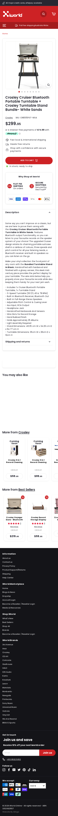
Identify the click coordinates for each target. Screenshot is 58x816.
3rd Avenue (7, 644)
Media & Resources (11, 607)
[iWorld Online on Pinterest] (24, 769)
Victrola (6, 711)
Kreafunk (6, 679)
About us (6, 558)
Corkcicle (6, 660)
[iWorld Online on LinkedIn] (34, 769)
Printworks (7, 699)
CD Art (5, 656)
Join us (47, 752)
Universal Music (9, 707)
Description (12, 212)
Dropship (6, 596)
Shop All (6, 626)
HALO (4, 668)
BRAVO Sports (8, 722)
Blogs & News (8, 592)
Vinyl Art (6, 715)
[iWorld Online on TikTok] (29, 769)
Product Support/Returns (13, 569)
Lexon (5, 683)
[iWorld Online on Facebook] (8, 769)
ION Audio (7, 672)
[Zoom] (48, 85)
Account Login (8, 600)
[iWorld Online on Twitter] (19, 769)
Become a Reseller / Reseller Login (18, 604)
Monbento (7, 691)
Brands (5, 630)
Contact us (7, 562)
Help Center (8, 577)
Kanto (5, 675)
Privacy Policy (8, 566)
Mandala (6, 687)
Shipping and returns (17, 341)
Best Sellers (26, 489)
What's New (7, 618)
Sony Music (7, 703)
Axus (4, 648)
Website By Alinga (10, 811)
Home (5, 33)
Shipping (6, 573)
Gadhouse (7, 664)
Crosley (9, 117)
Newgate (6, 695)
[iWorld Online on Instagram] (3, 769)
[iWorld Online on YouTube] (14, 769)
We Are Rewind (9, 719)
